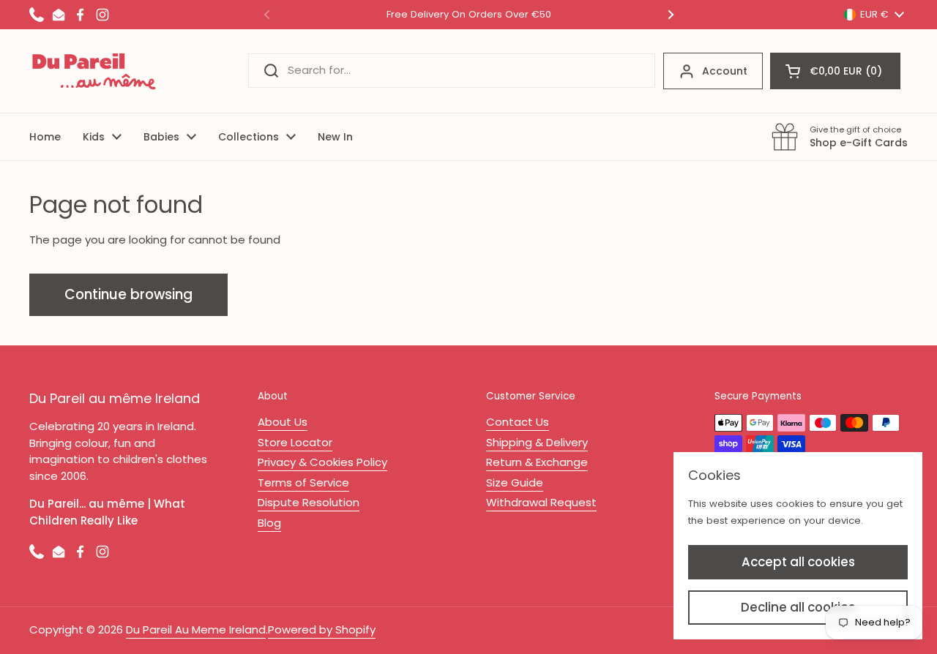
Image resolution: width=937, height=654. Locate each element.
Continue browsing (128, 294)
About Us (282, 421)
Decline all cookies (798, 607)
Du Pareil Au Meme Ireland (196, 629)
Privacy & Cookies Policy (322, 462)
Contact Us (517, 421)
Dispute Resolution (308, 502)
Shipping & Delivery (537, 442)
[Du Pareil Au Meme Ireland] (94, 71)
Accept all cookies (798, 562)
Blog (269, 522)
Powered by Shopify (322, 629)
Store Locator (295, 442)
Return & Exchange (537, 462)
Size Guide (514, 482)
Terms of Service (303, 482)
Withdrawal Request (541, 502)
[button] (835, 71)
